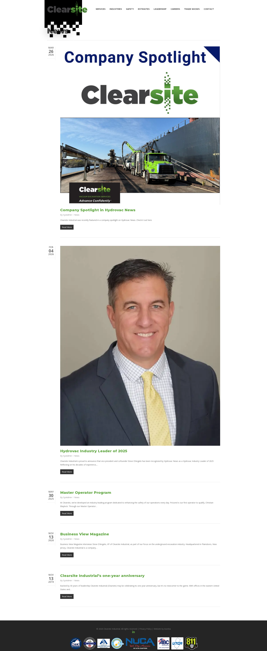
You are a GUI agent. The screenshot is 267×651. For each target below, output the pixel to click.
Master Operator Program (85, 492)
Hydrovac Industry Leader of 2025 (93, 451)
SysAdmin (67, 214)
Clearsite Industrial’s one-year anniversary (102, 575)
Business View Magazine (84, 534)
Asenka (167, 629)
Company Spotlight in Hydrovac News (97, 210)
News (76, 214)
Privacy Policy (145, 629)
